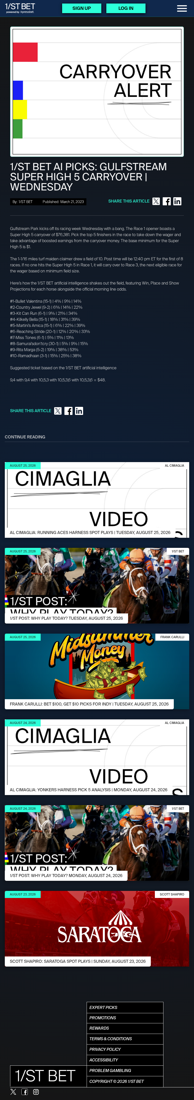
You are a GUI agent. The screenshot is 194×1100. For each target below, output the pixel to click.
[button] (182, 8)
